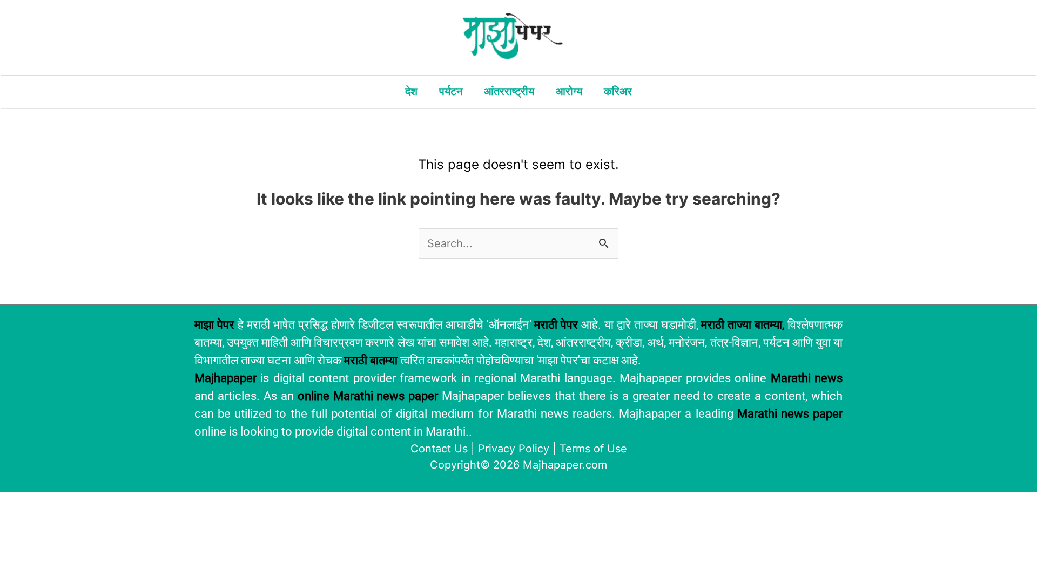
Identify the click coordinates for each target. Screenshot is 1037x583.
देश (411, 91)
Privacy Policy (513, 448)
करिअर (618, 91)
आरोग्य (569, 91)
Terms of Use (593, 448)
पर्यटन (450, 91)
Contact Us (439, 448)
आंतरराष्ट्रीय (509, 91)
